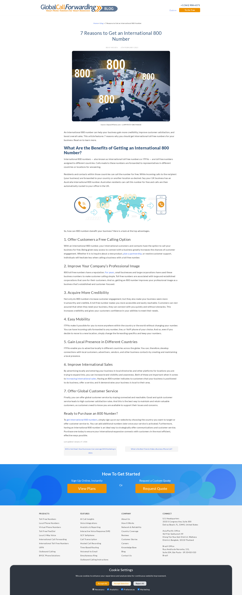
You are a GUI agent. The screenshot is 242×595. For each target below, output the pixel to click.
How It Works (127, 523)
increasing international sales (81, 378)
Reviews (125, 535)
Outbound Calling (47, 551)
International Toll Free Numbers (54, 543)
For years (109, 272)
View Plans (87, 488)
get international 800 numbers (82, 419)
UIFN (41, 547)
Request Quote (155, 488)
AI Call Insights (87, 519)
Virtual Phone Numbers (50, 527)
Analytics (114, 589)
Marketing (145, 589)
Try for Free (190, 10)
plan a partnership (132, 253)
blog (101, 23)
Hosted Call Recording (90, 543)
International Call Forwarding (53, 539)
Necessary (99, 589)
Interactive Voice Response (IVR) (95, 531)
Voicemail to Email (88, 551)
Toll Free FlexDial (47, 531)
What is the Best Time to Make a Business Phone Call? (151, 449)
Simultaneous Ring (88, 555)
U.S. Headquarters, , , (180, 521)
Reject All (140, 583)
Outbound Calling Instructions (94, 559)
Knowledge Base (129, 547)
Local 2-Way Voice (47, 535)
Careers (125, 543)
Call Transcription (88, 539)
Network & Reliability (131, 527)
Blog (123, 551)
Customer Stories (129, 539)
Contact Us (126, 555)
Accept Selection (121, 583)
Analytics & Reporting (90, 527)
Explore (173, 10)
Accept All (102, 583)
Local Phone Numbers (49, 523)
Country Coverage (129, 531)
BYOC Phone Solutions (49, 555)
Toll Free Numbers (47, 519)
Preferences (129, 589)
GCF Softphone (87, 535)
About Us (125, 519)
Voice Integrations (88, 523)
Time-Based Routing (89, 547)
